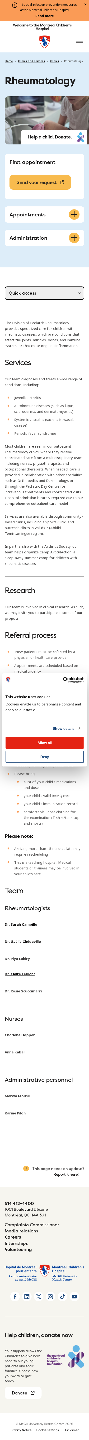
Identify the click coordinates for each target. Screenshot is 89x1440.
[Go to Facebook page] (15, 1296)
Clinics (54, 61)
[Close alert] (85, 4)
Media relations (21, 1231)
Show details (63, 728)
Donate (19, 1393)
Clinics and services (31, 61)
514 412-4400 (19, 1203)
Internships (16, 1243)
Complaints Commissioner (32, 1225)
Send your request (36, 182)
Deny (44, 757)
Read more (44, 16)
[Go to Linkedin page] (27, 1296)
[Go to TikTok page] (62, 1296)
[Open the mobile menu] (79, 43)
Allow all (44, 743)
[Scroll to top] (79, 1409)
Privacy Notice (21, 1430)
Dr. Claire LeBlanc (20, 974)
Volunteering (18, 1249)
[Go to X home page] (38, 1296)
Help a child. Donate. (50, 137)
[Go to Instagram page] (50, 1296)
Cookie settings (47, 1430)
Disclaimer (71, 1430)
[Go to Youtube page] (74, 1296)
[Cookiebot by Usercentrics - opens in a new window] (63, 680)
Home (9, 61)
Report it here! (66, 1174)
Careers (13, 1237)
